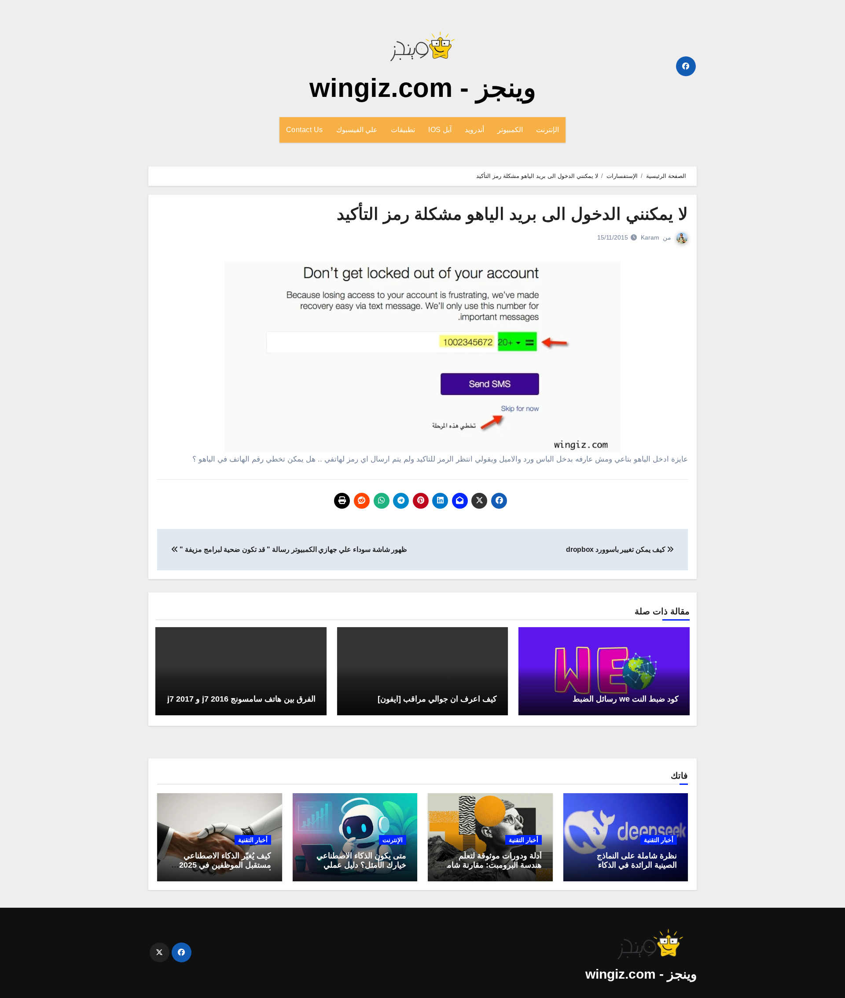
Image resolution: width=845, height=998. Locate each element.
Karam (650, 237)
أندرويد (474, 129)
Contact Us (304, 129)
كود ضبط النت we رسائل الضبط (626, 699)
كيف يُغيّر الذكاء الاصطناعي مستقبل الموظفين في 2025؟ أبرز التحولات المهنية (223, 865)
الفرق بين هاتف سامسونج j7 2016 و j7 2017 (241, 699)
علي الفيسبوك (357, 129)
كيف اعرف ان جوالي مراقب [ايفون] (437, 699)
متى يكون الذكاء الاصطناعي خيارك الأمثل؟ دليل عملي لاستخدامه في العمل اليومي (360, 865)
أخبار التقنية (658, 839)
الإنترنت (547, 129)
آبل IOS (440, 129)
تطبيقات (403, 129)
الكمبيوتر (510, 129)
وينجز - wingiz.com (422, 88)
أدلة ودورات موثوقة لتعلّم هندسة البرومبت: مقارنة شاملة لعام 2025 (491, 865)
